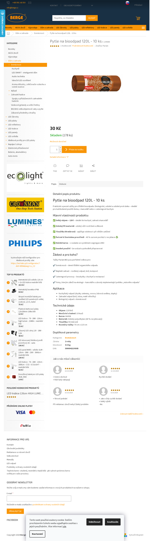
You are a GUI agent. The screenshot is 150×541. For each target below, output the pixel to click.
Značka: (102, 45)
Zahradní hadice (18, 94)
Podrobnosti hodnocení (82, 46)
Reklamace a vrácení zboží (18, 452)
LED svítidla (13, 136)
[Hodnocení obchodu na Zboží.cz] (25, 425)
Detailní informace (58, 157)
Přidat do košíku (76, 149)
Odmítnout (94, 522)
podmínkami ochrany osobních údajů (49, 504)
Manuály (10, 459)
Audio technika (18, 76)
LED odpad (11, 463)
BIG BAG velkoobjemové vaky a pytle (27, 109)
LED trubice (13, 128)
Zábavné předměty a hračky (23, 112)
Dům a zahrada (14, 60)
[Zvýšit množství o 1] (60, 148)
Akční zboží (13, 53)
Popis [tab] (53, 184)
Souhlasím (112, 522)
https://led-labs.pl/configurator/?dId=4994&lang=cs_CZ (25, 265)
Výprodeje (12, 56)
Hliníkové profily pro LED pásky (21, 140)
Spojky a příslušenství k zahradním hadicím (27, 100)
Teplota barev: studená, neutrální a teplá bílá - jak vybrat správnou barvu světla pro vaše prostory (38, 472)
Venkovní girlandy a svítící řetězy (25, 105)
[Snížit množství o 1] (60, 151)
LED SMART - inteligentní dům (24, 72)
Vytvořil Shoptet (136, 535)
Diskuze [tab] (62, 184)
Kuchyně (15, 68)
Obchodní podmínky (73, 5)
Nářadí (14, 90)
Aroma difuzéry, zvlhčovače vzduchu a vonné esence (29, 85)
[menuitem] (9, 27)
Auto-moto (13, 156)
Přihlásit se (15, 511)
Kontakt (54, 5)
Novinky (11, 49)
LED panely (13, 132)
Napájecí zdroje (15, 144)
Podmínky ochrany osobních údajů (21, 467)
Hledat (91, 18)
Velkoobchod (12, 456)
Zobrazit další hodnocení (131, 413)
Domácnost (16, 64)
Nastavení (37, 534)
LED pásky (12, 120)
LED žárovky (13, 116)
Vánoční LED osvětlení (21, 80)
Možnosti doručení (58, 141)
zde (64, 526)
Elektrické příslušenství (18, 148)
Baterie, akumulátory (17, 152)
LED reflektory (14, 124)
